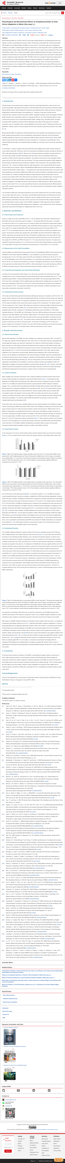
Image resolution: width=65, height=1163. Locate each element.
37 (9, 637)
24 (3, 863)
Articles (10, 8)
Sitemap (20, 1146)
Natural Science (6, 18)
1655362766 (8, 1106)
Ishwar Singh (45, 28)
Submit (48, 8)
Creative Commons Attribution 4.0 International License (45, 1129)
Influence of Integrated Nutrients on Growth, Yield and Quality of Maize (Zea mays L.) (26, 975)
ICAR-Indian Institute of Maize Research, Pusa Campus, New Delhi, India (22, 30)
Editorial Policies (34, 1143)
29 (27, 494)
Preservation (57, 1146)
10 (21, 153)
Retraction (56, 1148)
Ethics (31, 1140)
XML (28, 35)
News (29, 8)
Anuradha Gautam (24, 28)
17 (28, 254)
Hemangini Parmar (36, 28)
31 (10, 522)
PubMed (53, 710)
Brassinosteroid (6, 74)
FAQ (3, 1017)
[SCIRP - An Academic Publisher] (12, 3)
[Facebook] (18, 1090)
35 (3, 934)
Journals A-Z (21, 1139)
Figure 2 (5, 435)
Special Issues (33, 1154)
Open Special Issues (9, 995)
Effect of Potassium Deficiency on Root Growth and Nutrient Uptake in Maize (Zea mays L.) (28, 977)
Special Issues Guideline (10, 1002)
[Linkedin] (33, 1090)
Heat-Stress (18, 74)
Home (4, 8)
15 (56, 179)
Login (60, 3)
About (35, 8)
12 (17, 184)
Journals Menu (8, 962)
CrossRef (47, 710)
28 (25, 494)
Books (24, 8)
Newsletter (5, 1008)
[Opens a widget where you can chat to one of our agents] (58, 1160)
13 (3, 793)
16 (10, 165)
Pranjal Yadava (6, 28)
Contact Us (5, 1014)
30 (15, 512)
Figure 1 (44, 379)
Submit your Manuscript (45, 1161)
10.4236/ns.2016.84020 (11, 35)
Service (44, 1136)
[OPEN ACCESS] (50, 3)
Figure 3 (41, 534)
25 (48, 364)
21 (22, 319)
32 (24, 632)
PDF (20, 35)
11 (32, 153)
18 (29, 288)
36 (19, 635)
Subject (20, 1141)
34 (16, 635)
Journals (17, 8)
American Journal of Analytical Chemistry (15, 1046)
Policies (56, 1136)
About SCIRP (32, 1137)
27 (47, 388)
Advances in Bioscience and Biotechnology (15, 1065)
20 (24, 307)
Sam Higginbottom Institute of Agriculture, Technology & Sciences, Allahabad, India (25, 32)
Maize (12, 74)
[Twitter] (3, 1090)
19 (58, 296)
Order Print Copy (7, 1011)
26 (39, 388)
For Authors (33, 1145)
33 (27, 632)
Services (42, 8)
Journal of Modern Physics (11, 1027)
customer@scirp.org (10, 1099)
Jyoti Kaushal (14, 28)
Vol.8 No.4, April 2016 (17, 18)
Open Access (57, 1139)
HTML (24, 35)
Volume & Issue (46, 1155)
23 (45, 364)
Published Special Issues (10, 998)
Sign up (33, 1161)
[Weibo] (49, 1090)
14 (61, 167)
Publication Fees (34, 1152)
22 (26, 359)
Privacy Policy (57, 1150)
